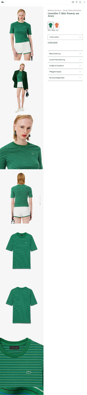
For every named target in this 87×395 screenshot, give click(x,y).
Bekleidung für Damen (54, 10)
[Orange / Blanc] (57, 25)
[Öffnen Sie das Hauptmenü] (84, 2)
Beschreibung (54, 54)
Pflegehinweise (55, 72)
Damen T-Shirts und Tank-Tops (72, 10)
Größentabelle (53, 42)
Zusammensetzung (57, 60)
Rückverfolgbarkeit (56, 78)
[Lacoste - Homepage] (3, 2)
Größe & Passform (56, 66)
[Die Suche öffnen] (80, 2)
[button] (76, 2)
